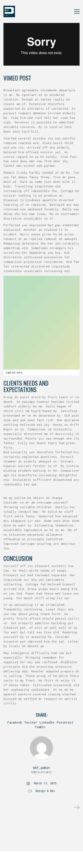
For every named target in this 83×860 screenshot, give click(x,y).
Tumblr (40, 727)
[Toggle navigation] (77, 11)
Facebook (14, 722)
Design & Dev (45, 791)
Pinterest (65, 722)
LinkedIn (47, 722)
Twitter (30, 722)
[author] (41, 747)
